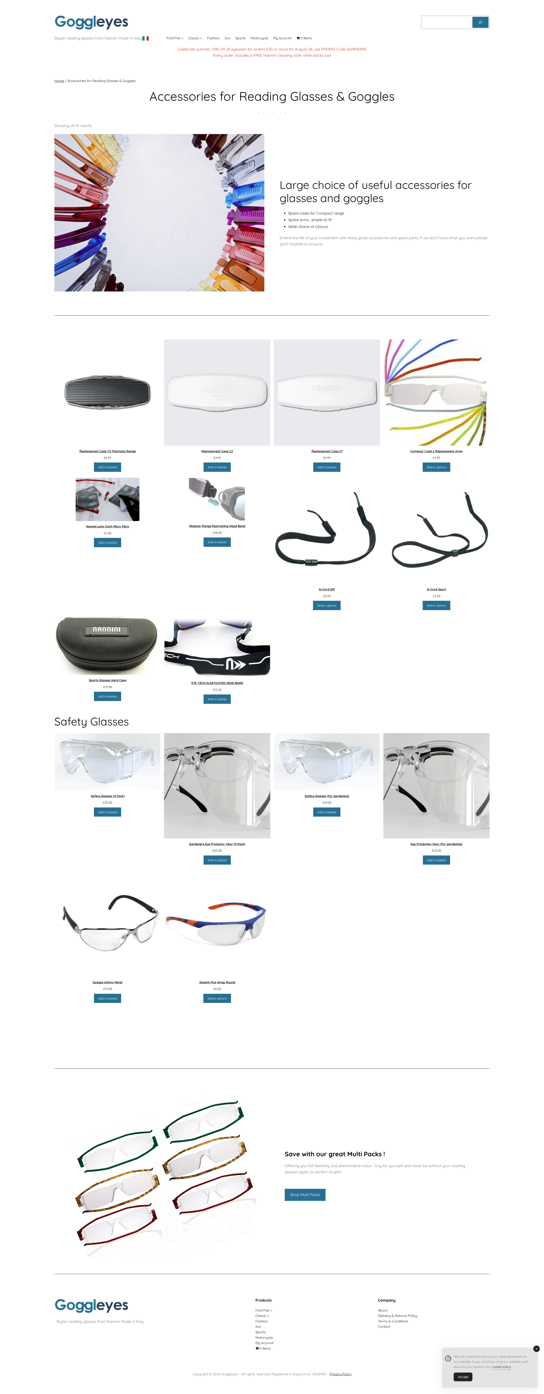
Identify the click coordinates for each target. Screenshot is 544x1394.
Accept (463, 1377)
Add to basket (107, 467)
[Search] (480, 22)
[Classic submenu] (201, 38)
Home (59, 81)
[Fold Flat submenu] (182, 38)
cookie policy (501, 1367)
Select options (436, 467)
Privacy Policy (340, 1374)
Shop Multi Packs (305, 1194)
